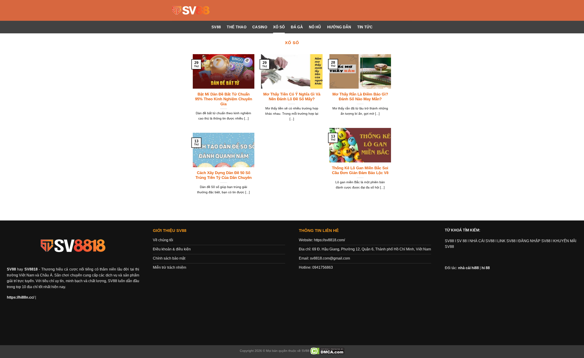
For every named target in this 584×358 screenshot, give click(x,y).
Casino (259, 27)
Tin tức (365, 27)
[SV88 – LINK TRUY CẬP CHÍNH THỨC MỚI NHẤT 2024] (191, 10)
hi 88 (486, 268)
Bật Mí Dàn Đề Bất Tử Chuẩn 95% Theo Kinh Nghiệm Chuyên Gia (223, 99)
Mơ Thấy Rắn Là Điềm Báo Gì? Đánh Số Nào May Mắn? (360, 96)
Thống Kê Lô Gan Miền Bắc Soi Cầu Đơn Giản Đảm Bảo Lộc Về (360, 170)
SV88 (216, 27)
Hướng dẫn (339, 27)
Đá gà (297, 27)
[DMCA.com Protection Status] (327, 351)
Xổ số (279, 27)
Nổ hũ (315, 27)
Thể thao (236, 27)
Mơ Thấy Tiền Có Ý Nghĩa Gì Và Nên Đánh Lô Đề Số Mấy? (291, 96)
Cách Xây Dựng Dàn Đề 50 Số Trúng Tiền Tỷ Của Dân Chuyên (224, 175)
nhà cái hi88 (468, 268)
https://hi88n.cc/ (20, 297)
